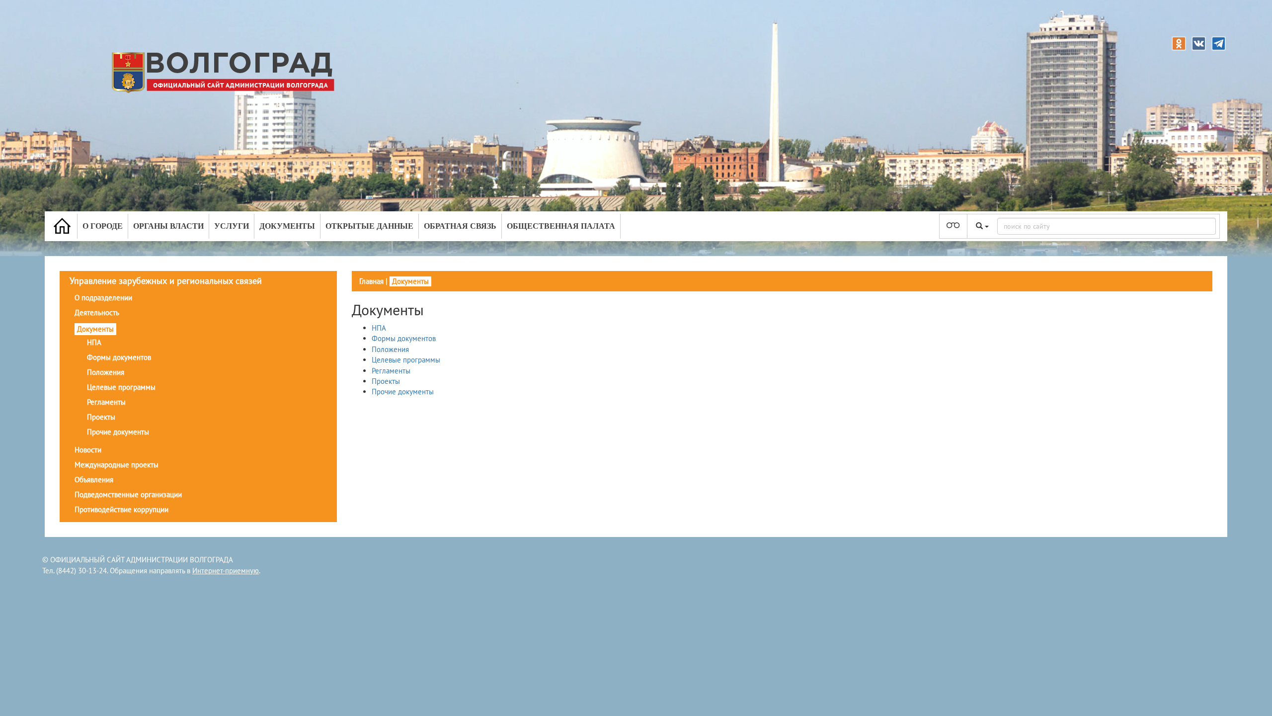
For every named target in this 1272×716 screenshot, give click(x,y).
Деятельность (97, 312)
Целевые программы (121, 387)
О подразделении (103, 297)
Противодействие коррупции (121, 509)
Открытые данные (369, 226)
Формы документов (119, 357)
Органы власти (168, 226)
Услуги (231, 226)
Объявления (94, 479)
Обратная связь (460, 226)
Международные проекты (117, 464)
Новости (88, 449)
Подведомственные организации (128, 494)
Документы (287, 226)
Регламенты (106, 402)
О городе (102, 226)
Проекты (101, 417)
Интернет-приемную (225, 570)
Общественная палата (561, 226)
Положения (105, 372)
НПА (94, 342)
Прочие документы (118, 432)
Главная (371, 281)
